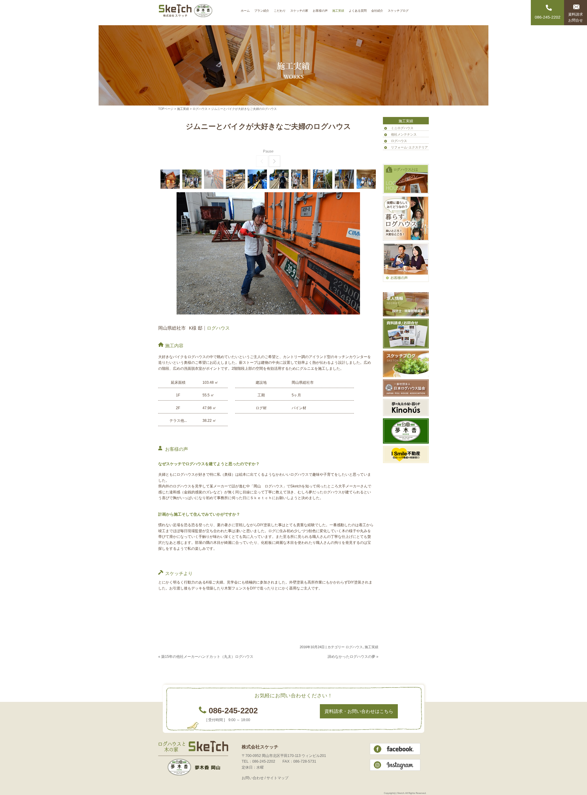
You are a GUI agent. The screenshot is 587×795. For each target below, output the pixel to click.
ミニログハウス (402, 128)
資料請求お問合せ (575, 17)
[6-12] (279, 179)
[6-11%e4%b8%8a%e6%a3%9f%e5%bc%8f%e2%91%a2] (344, 179)
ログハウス (200, 109)
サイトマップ (277, 778)
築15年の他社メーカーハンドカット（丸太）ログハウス (207, 657)
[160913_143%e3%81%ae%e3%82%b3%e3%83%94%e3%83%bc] (170, 179)
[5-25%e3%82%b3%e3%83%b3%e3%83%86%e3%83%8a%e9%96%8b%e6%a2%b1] (213, 179)
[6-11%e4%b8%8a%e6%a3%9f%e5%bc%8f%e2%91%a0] (366, 179)
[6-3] (257, 179)
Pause (268, 151)
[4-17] (192, 179)
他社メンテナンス (404, 134)
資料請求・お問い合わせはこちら (358, 711)
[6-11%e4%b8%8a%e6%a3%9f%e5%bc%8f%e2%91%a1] (301, 179)
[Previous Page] (262, 161)
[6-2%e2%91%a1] (235, 179)
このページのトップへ (366, 665)
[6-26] (322, 179)
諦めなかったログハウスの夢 (351, 657)
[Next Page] (274, 161)
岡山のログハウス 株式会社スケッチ (198, 12)
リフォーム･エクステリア (409, 147)
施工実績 (183, 109)
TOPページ (165, 109)
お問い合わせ (253, 778)
